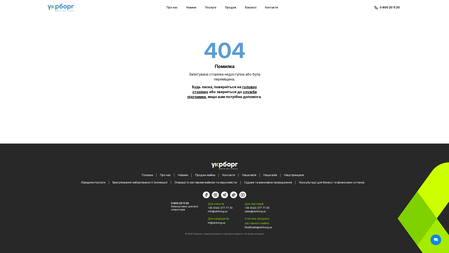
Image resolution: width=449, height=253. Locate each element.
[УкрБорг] (61, 7)
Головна (147, 175)
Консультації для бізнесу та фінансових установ (331, 182)
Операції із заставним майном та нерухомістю (206, 182)
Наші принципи (294, 175)
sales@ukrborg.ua (255, 211)
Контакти (271, 7)
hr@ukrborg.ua (216, 222)
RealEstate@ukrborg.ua (258, 227)
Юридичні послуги (93, 182)
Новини (191, 7)
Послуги (210, 7)
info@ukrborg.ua (217, 211)
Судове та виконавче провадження (268, 182)
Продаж (230, 7)
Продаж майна (205, 175)
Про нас (172, 7)
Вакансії (250, 7)
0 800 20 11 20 (390, 7)
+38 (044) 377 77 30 (220, 207)
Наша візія (270, 175)
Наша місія (249, 175)
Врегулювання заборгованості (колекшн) (139, 182)
